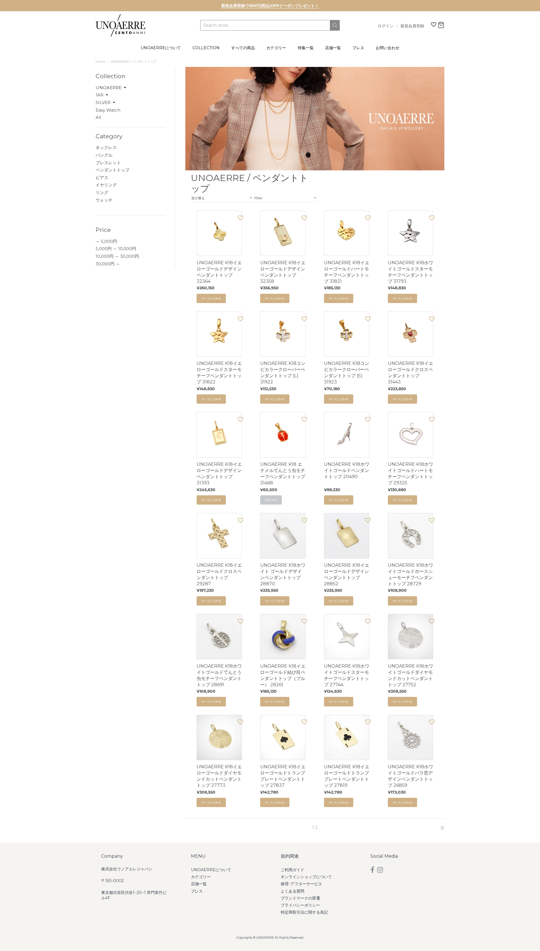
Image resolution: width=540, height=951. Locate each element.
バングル (104, 155)
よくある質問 (292, 891)
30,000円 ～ (108, 263)
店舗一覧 (333, 47)
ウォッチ (104, 200)
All (98, 117)
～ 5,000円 (106, 241)
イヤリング (106, 185)
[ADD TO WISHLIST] (240, 217)
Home (100, 62)
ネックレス (106, 147)
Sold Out (271, 500)
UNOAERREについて (161, 47)
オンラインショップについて (306, 876)
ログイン (385, 25)
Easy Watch (108, 110)
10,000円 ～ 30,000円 (117, 256)
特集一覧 (306, 47)
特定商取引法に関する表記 (304, 912)
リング (102, 192)
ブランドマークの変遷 (300, 898)
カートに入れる (211, 298)
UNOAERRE (109, 87)
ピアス (102, 177)
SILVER (103, 102)
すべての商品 (243, 47)
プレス (358, 47)
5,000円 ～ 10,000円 (116, 248)
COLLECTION (206, 47)
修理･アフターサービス (301, 883)
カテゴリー (276, 47)
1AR (100, 95)
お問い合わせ (387, 47)
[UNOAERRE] (120, 25)
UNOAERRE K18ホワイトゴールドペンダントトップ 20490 (346, 470)
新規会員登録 (412, 25)
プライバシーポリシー (300, 905)
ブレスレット (108, 162)
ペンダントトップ (112, 170)
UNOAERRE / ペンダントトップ (133, 62)
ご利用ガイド (292, 869)
